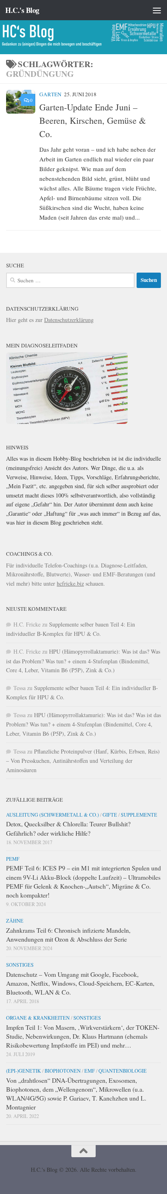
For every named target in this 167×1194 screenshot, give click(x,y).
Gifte (110, 814)
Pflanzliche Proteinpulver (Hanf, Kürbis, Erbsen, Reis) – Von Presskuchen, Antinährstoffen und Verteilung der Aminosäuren (83, 760)
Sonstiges (20, 964)
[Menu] (157, 10)
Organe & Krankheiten (38, 1017)
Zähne (15, 920)
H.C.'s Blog (22, 10)
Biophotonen (63, 1070)
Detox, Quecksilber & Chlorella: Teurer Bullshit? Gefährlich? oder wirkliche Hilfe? (68, 828)
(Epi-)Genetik (23, 1070)
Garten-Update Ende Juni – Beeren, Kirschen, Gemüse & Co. (92, 120)
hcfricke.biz (70, 583)
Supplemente (139, 814)
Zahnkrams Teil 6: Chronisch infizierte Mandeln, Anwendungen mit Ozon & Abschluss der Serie (68, 934)
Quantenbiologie (122, 1070)
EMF (89, 1070)
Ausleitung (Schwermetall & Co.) (52, 814)
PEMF (12, 858)
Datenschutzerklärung (69, 320)
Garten (50, 94)
